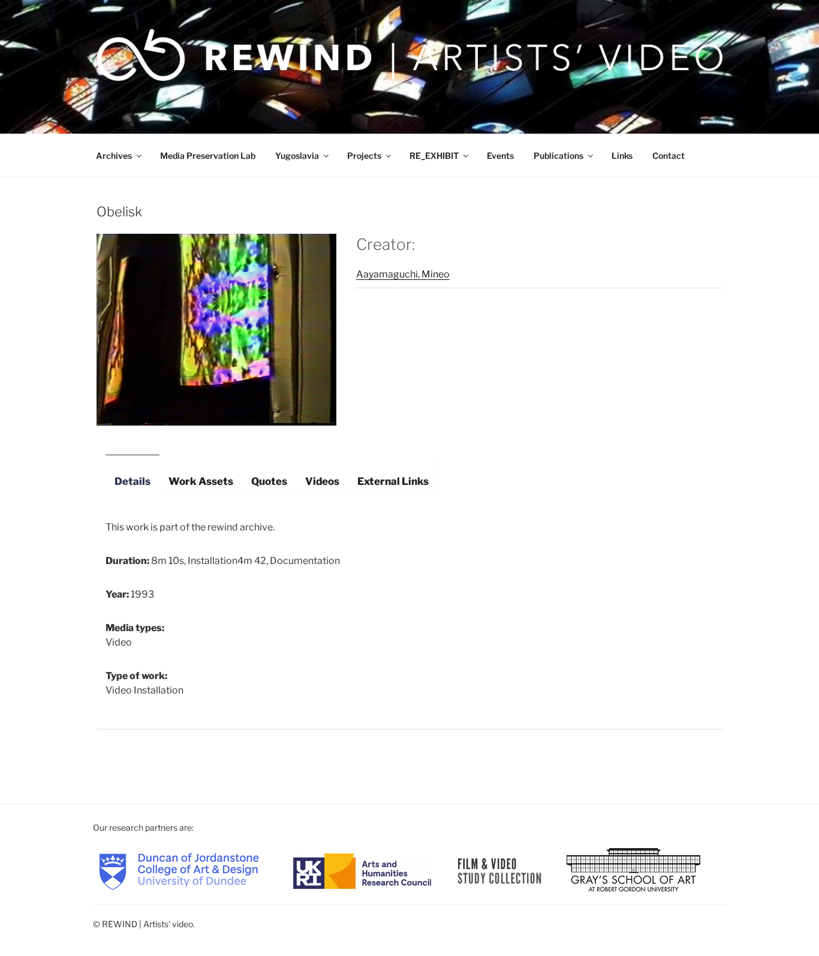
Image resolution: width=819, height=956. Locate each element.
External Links (393, 481)
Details (132, 481)
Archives (114, 155)
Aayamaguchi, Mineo (403, 274)
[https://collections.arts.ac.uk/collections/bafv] (500, 870)
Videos (322, 481)
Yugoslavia (297, 155)
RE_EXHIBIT (434, 155)
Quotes (269, 481)
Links (622, 155)
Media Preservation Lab (207, 155)
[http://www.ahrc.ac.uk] (362, 870)
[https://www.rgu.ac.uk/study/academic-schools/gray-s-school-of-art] (633, 870)
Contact (668, 155)
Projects (364, 155)
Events (500, 155)
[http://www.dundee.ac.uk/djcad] (179, 870)
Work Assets (200, 481)
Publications (558, 155)
